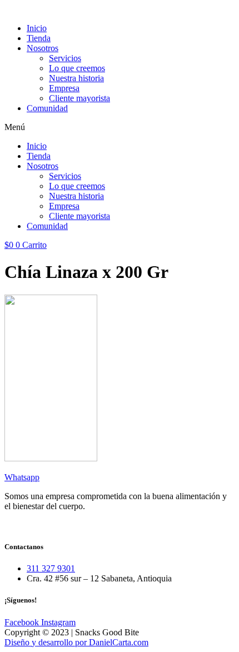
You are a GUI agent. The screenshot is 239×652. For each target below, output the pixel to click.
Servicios (65, 58)
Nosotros (42, 48)
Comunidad (47, 108)
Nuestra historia (76, 78)
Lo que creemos (77, 68)
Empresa (64, 88)
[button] (119, 127)
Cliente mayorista (79, 98)
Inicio (37, 28)
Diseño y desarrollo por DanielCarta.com (76, 642)
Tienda (39, 38)
